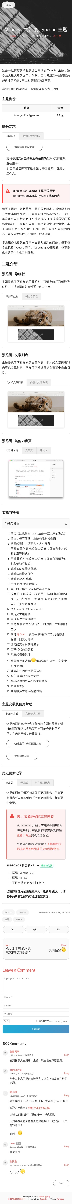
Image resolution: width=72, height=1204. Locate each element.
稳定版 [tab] (9, 782)
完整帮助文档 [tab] (32, 713)
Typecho (8, 912)
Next (61, 1183)
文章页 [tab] (29, 450)
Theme (19, 919)
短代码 (21, 634)
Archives (15, 929)
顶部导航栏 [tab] (12, 296)
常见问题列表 (22, 756)
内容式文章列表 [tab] (39, 382)
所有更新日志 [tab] (42, 782)
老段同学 (14, 1051)
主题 (7, 919)
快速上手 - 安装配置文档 (28, 743)
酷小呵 (13, 1092)
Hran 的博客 (45, 1197)
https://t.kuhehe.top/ (39, 1108)
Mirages (22, 912)
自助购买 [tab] (11, 136)
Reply (66, 1055)
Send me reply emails (54, 1021)
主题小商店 (24, 835)
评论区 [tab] (44, 450)
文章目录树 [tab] (12, 450)
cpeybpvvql (15, 1070)
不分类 (57, 36)
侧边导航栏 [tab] (31, 296)
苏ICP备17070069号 (16, 1199)
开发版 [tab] (24, 782)
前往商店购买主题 (24, 147)
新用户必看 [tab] (12, 713)
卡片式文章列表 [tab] (14, 382)
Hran (13, 36)
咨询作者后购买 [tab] (31, 136)
